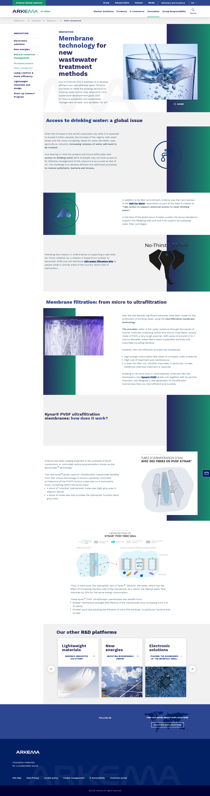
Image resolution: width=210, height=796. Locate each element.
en (192, 3)
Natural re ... (52, 21)
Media (151, 3)
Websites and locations (173, 3)
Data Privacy (33, 778)
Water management (23, 68)
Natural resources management (24, 56)
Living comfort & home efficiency (23, 74)
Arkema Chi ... (19, 21)
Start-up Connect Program (24, 95)
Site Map (16, 778)
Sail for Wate (137, 203)
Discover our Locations (167, 725)
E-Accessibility (97, 778)
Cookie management (73, 778)
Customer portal (118, 778)
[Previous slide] (51, 669)
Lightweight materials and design (22, 85)
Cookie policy (51, 778)
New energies (22, 49)
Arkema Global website (29, 2)
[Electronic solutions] (165, 667)
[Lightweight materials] (78, 667)
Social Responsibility (174, 11)
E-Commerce (137, 11)
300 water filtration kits (98, 261)
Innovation (153, 11)
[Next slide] (192, 669)
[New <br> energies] (122, 667)
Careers (139, 3)
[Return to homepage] (25, 11)
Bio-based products (23, 63)
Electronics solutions (20, 42)
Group (106, 3)
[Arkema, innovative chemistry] (27, 756)
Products (122, 11)
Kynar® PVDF (149, 377)
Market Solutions (104, 11)
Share (180, 104)
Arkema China (122, 3)
